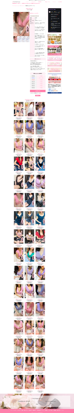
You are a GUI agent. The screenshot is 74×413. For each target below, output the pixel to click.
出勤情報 (39, 1)
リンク (63, 410)
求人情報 (60, 1)
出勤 (22, 410)
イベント (54, 1)
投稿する (37, 95)
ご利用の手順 (38, 410)
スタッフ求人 (50, 410)
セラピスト (34, 1)
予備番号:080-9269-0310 (35, 3)
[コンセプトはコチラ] (55, 66)
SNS (37, 404)
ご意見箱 (55, 410)
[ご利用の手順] (55, 60)
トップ (27, 1)
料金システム (47, 1)
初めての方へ (59, 410)
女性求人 (46, 410)
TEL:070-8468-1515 (50, 401)
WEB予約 (30, 410)
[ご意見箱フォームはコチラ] (55, 71)
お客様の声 (34, 410)
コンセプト (14, 410)
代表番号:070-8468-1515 (26, 3)
